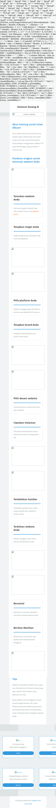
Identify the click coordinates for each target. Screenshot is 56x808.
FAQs (18, 753)
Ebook (18, 785)
